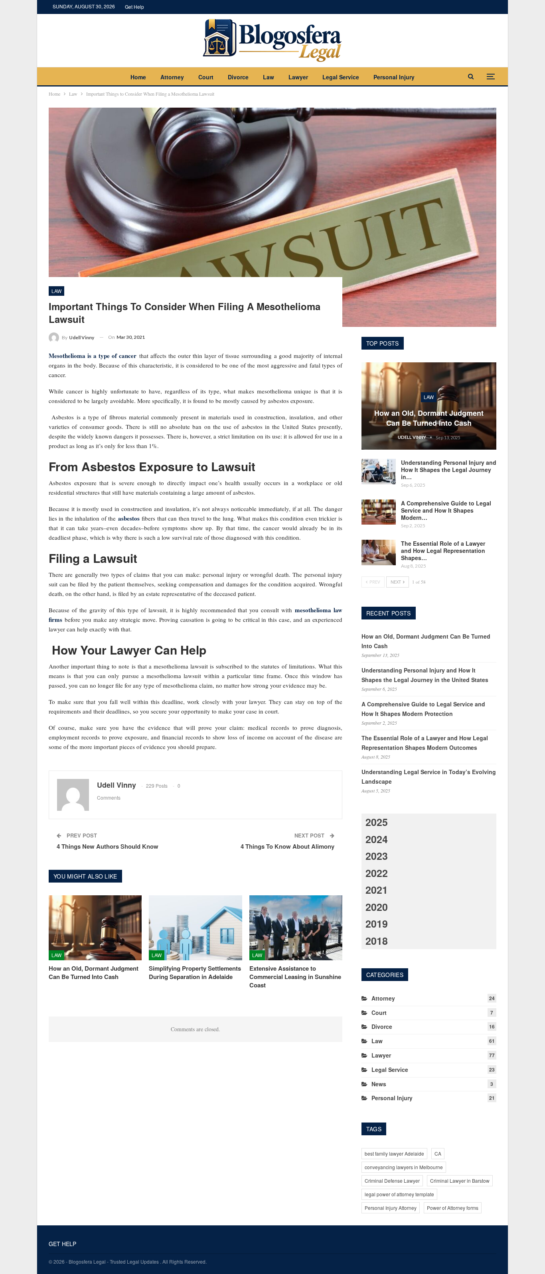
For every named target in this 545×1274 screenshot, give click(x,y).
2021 (376, 890)
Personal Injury (394, 77)
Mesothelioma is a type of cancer (93, 355)
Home (138, 77)
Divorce (238, 77)
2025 (376, 822)
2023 (376, 856)
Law (268, 77)
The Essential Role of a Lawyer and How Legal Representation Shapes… (443, 550)
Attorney (172, 77)
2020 (376, 907)
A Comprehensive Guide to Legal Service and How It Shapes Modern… (446, 510)
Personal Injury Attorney (391, 1207)
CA (437, 1153)
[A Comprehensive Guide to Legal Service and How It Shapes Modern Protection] (378, 512)
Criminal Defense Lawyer (392, 1180)
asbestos (129, 518)
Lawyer (298, 77)
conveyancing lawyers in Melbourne (404, 1167)
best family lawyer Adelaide (394, 1153)
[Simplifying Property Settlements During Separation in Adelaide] (195, 927)
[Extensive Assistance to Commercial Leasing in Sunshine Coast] (295, 927)
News (378, 1084)
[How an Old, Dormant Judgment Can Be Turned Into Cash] (95, 927)
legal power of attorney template (399, 1194)
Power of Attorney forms (452, 1207)
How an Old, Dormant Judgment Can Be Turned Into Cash (429, 418)
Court (205, 77)
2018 (376, 941)
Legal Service (340, 77)
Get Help (134, 6)
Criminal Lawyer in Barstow (460, 1180)
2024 (376, 839)
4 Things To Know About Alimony (287, 846)
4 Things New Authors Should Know (107, 846)
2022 (376, 873)
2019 (376, 923)
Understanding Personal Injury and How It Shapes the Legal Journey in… (448, 469)
